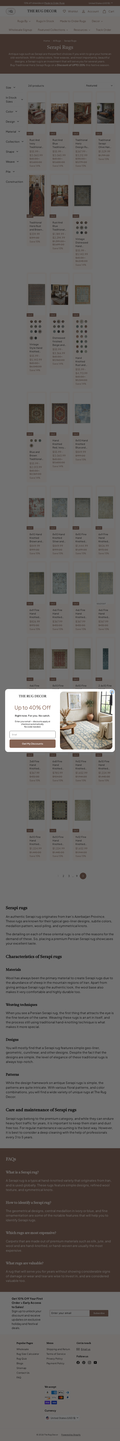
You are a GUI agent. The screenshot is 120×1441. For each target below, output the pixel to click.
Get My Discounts (32, 743)
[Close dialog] (112, 692)
